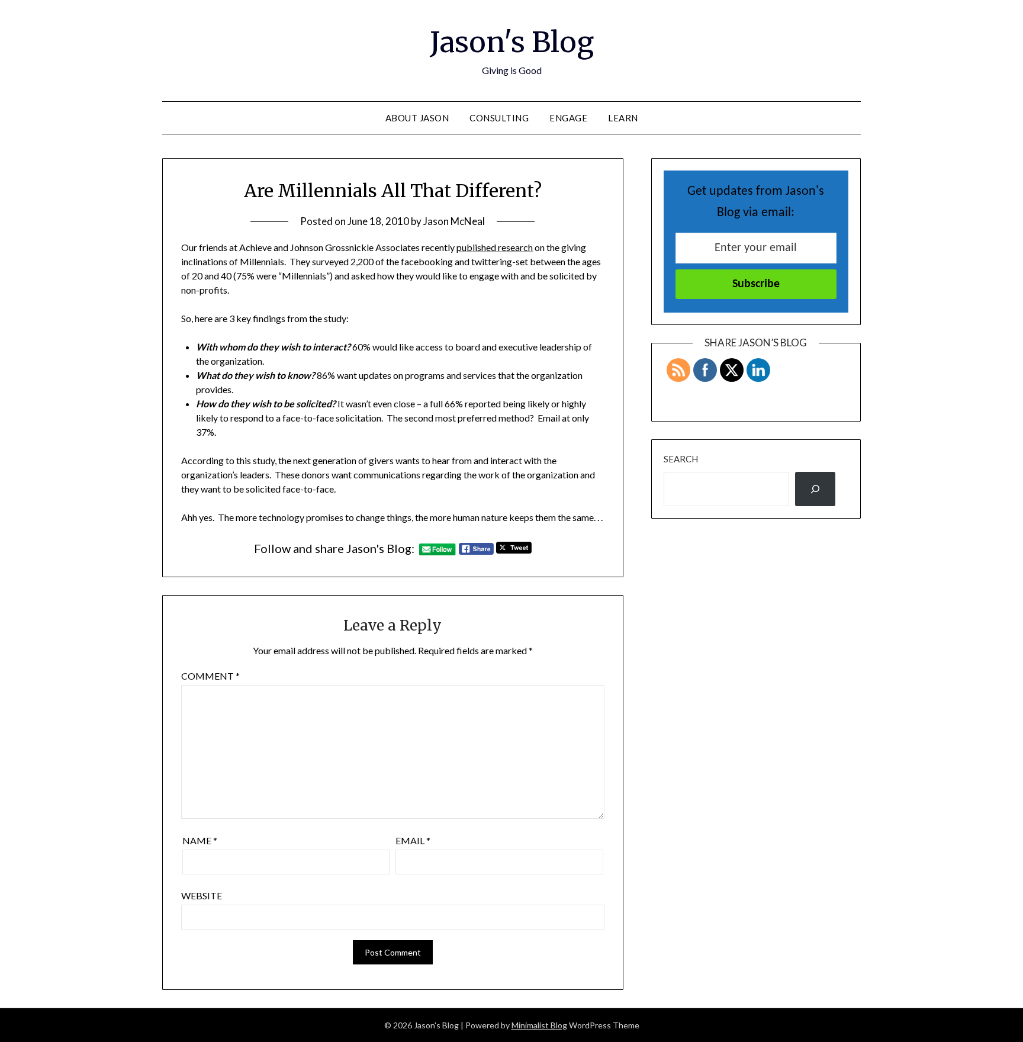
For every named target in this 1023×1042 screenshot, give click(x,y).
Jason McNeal (454, 221)
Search (681, 459)
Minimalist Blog (539, 1025)
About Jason (417, 117)
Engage (568, 117)
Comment (210, 675)
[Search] (815, 489)
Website (201, 895)
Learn (623, 117)
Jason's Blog (512, 42)
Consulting (499, 117)
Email (412, 840)
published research (494, 247)
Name (199, 840)
